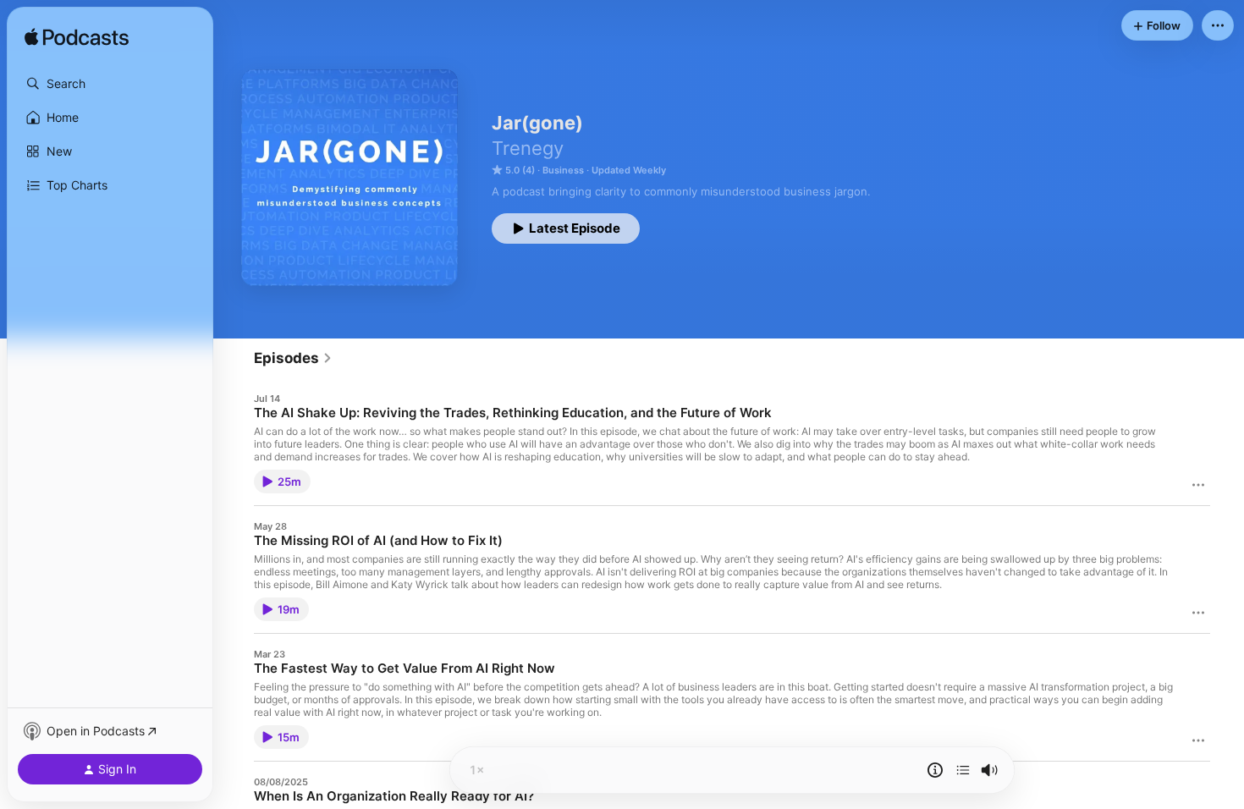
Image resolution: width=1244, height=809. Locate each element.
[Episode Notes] (935, 770)
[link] (293, 358)
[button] (110, 83)
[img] (77, 38)
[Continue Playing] (963, 770)
